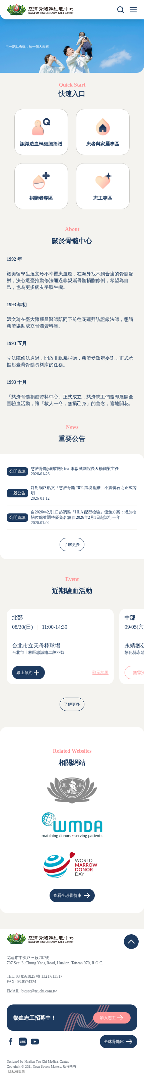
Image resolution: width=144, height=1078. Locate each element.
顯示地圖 (100, 672)
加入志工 (108, 1017)
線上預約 (24, 672)
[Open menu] (133, 10)
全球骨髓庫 (114, 1041)
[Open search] (120, 9)
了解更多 (72, 544)
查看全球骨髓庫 (67, 895)
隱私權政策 (16, 1071)
